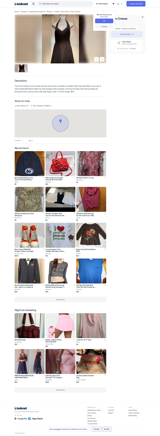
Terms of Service (134, 413)
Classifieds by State (94, 410)
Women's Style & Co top (85, 178)
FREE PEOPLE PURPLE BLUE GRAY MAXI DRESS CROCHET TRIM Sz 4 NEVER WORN (24, 378)
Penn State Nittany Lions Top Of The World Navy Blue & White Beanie (24, 180)
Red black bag (20, 340)
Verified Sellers (92, 421)
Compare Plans (92, 424)
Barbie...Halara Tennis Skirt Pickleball (53, 341)
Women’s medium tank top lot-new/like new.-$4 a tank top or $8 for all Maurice (54, 216)
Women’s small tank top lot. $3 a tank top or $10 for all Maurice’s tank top (85, 215)
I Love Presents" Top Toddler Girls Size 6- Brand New (55, 251)
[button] (102, 4)
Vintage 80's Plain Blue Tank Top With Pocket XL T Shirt (86, 287)
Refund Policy (133, 415)
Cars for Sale (92, 413)
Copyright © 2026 (20, 433)
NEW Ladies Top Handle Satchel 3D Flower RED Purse (54, 180)
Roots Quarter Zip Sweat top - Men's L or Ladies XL (24, 286)
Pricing (90, 415)
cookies (58, 429)
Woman (49, 12)
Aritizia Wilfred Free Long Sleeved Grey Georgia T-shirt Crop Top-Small (54, 287)
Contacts (111, 410)
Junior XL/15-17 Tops (83, 340)
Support (110, 413)
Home (17, 12)
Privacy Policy (133, 410)
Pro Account (91, 418)
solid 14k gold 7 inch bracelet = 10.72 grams (53, 376)
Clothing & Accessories (36, 12)
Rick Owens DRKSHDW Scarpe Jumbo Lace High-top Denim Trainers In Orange (24, 252)
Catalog (23, 12)
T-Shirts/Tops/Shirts (61, 12)
